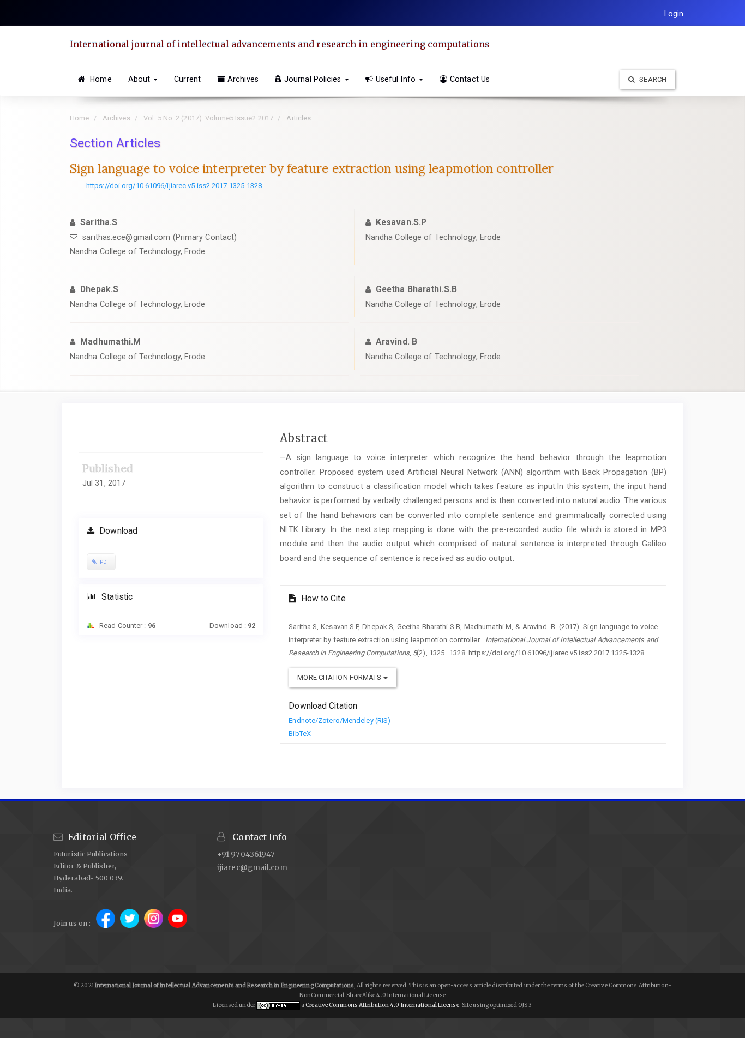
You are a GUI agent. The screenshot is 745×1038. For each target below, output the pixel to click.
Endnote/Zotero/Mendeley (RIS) (339, 720)
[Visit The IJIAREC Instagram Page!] (154, 923)
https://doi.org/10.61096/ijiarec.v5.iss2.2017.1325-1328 (174, 186)
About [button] (140, 79)
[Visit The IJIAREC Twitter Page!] (130, 923)
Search (652, 79)
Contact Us (470, 79)
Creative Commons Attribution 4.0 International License (382, 1005)
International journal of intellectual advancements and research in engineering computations (280, 44)
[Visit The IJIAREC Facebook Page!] (106, 923)
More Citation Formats (340, 677)
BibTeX (300, 733)
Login (674, 13)
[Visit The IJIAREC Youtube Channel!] (177, 923)
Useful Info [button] (397, 79)
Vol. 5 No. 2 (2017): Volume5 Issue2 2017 (208, 118)
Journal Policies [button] (314, 79)
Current (187, 79)
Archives (243, 79)
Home (100, 79)
